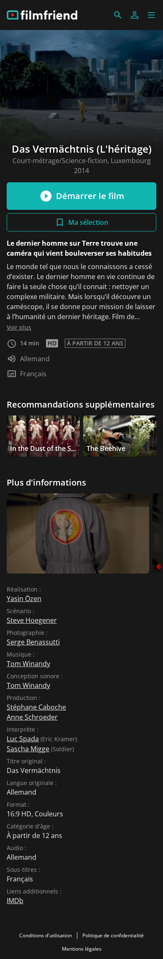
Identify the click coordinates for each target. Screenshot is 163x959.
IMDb (15, 900)
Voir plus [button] (19, 327)
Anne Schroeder (32, 717)
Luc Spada (23, 738)
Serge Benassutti (33, 642)
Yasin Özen (24, 598)
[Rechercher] (118, 15)
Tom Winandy (28, 663)
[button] (151, 15)
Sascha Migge (28, 748)
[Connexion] (134, 15)
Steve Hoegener (32, 620)
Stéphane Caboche (36, 707)
